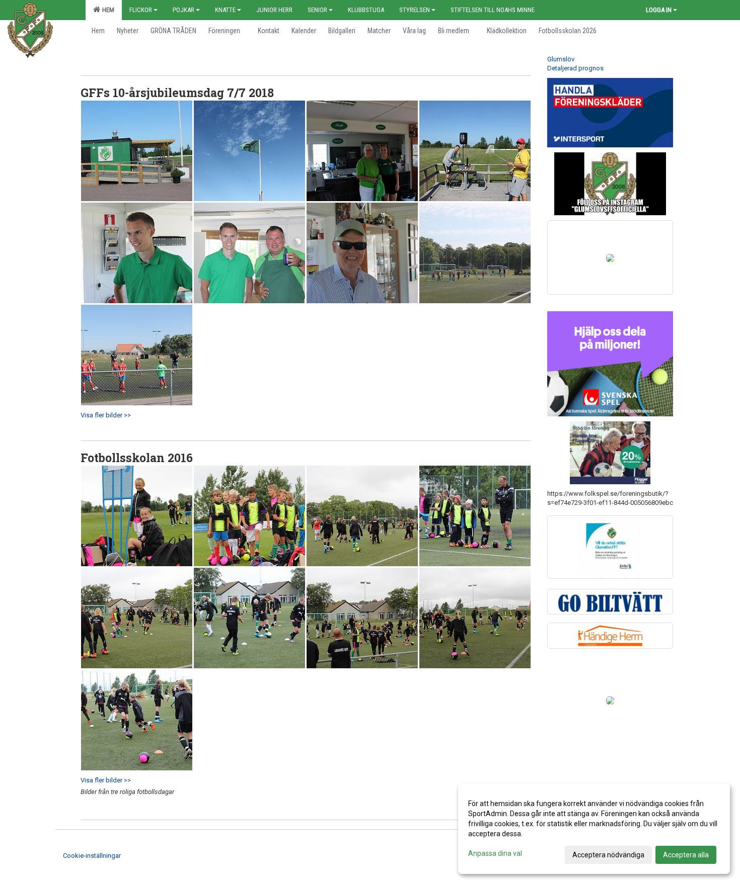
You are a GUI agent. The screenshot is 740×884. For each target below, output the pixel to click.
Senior (317, 10)
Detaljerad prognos (575, 68)
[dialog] (594, 828)
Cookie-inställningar (92, 855)
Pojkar (183, 10)
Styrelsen (414, 10)
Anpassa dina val (495, 853)
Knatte (225, 10)
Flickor (140, 10)
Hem (106, 10)
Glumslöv (560, 59)
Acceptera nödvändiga (608, 855)
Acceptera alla (686, 855)
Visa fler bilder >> (106, 415)
